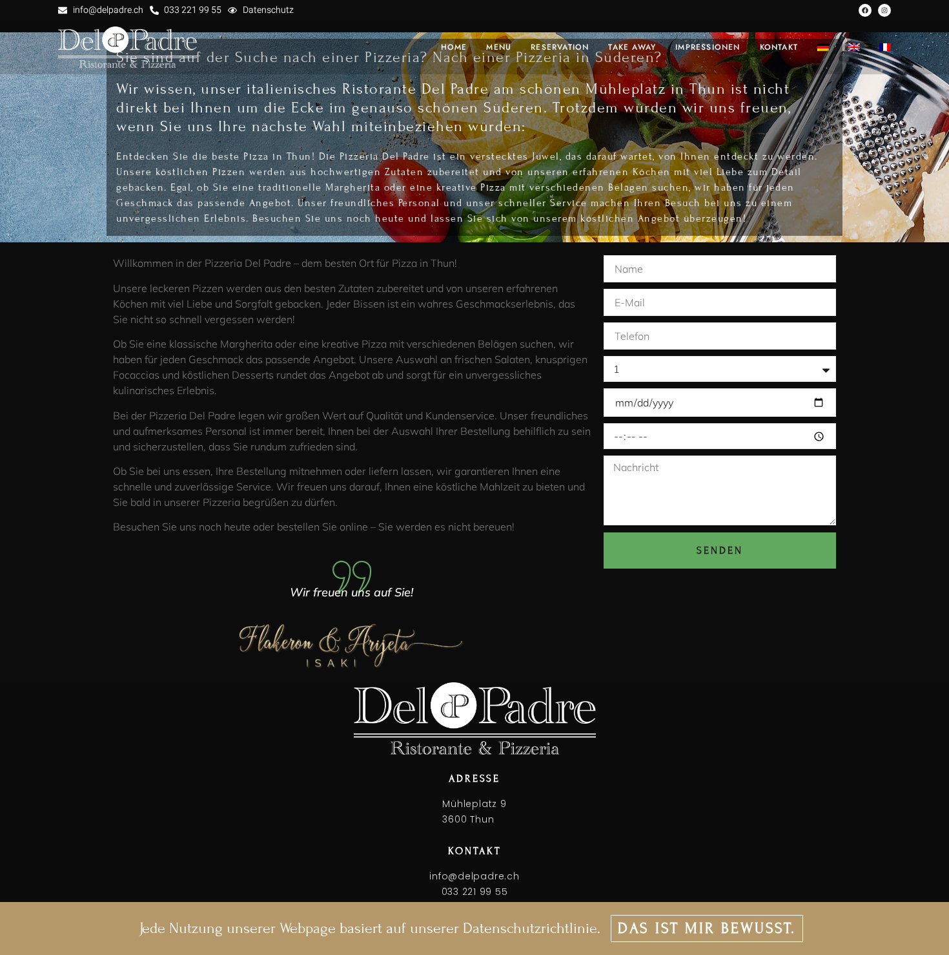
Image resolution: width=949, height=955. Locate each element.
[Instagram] (884, 10)
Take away (632, 47)
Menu (498, 47)
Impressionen (707, 47)
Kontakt (779, 47)
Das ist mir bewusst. (707, 928)
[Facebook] (865, 10)
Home (454, 47)
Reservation (560, 47)
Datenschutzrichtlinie (530, 928)
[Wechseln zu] (823, 47)
